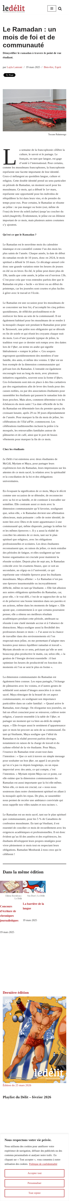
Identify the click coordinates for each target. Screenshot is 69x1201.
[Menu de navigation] (51, 8)
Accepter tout (35, 1173)
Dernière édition (16, 992)
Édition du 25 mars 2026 (17, 1085)
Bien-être (48, 67)
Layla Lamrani (14, 67)
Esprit (58, 67)
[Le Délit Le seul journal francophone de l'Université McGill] (14, 8)
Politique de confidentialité (43, 1164)
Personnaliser (34, 1183)
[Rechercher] (60, 8)
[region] (34, 1167)
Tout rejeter (35, 1193)
